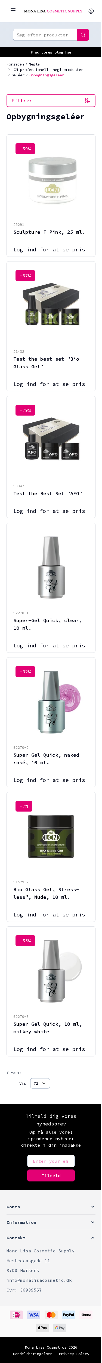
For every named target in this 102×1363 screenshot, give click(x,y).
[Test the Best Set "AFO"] (51, 440)
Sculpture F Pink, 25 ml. (49, 232)
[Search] (83, 35)
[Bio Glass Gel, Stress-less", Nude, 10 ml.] (51, 836)
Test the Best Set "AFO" (47, 493)
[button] (51, 1206)
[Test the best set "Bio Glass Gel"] (51, 305)
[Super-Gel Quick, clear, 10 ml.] (51, 567)
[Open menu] (13, 10)
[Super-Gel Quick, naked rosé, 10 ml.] (51, 701)
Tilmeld (51, 1175)
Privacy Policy (74, 1353)
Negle (34, 64)
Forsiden (15, 64)
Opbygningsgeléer (46, 75)
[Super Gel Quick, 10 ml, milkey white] (51, 970)
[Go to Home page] (53, 11)
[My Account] (91, 11)
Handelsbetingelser (32, 1353)
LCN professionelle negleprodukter (47, 69)
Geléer (17, 75)
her (68, 52)
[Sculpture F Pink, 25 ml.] (51, 178)
